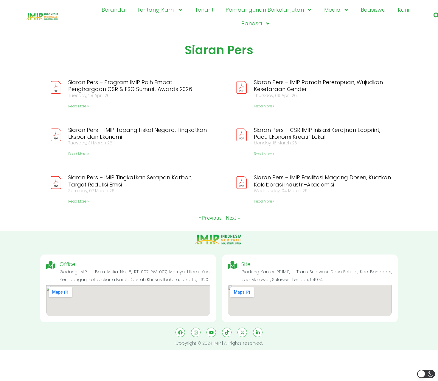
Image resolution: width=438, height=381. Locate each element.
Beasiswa (373, 9)
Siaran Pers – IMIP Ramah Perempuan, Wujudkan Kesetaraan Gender (318, 85)
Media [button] (332, 9)
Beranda (113, 9)
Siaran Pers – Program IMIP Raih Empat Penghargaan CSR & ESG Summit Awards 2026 (130, 85)
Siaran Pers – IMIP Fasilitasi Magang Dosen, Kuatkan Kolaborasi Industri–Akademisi (322, 181)
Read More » (78, 106)
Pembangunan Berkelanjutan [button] (265, 9)
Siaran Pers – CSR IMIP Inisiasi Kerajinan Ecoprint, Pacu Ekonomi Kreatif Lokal (317, 133)
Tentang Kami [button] (156, 9)
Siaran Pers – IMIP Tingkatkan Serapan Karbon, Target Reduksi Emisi (130, 181)
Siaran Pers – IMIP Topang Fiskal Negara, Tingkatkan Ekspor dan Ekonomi (137, 133)
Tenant (204, 9)
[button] (426, 374)
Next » (233, 218)
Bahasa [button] (251, 23)
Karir (404, 9)
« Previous (210, 218)
